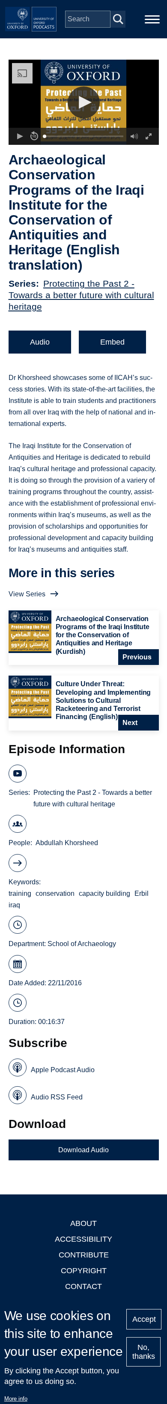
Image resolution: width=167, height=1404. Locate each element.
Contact (83, 1286)
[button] (84, 102)
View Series (27, 594)
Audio (40, 342)
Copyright (84, 1270)
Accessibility (83, 1239)
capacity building (104, 893)
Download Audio (83, 1150)
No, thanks (143, 1352)
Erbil (141, 893)
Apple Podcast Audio (63, 1069)
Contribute (84, 1255)
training (20, 893)
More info (15, 1398)
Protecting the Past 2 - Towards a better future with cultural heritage (81, 295)
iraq (14, 905)
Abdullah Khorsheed (67, 842)
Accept (144, 1319)
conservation (55, 893)
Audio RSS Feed (57, 1097)
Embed (112, 342)
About (83, 1223)
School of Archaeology (82, 943)
